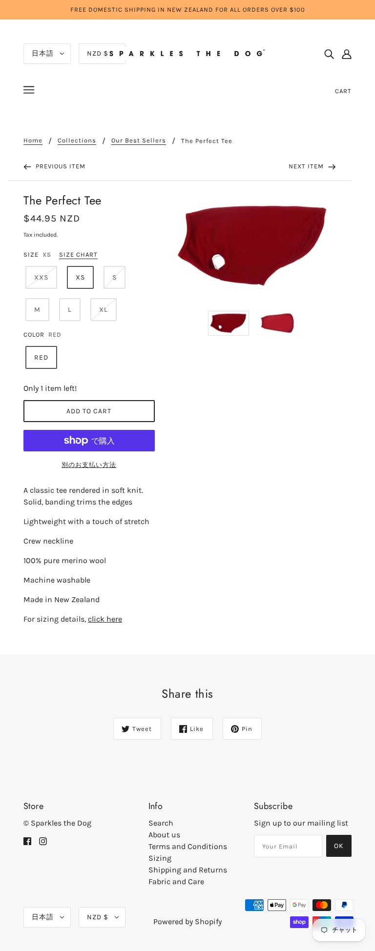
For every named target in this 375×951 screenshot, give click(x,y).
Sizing (159, 858)
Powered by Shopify (187, 921)
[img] (329, 53)
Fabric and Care (176, 881)
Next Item (307, 166)
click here (105, 619)
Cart (343, 91)
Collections (77, 140)
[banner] (187, 53)
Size (31, 254)
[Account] (346, 53)
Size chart (78, 254)
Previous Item (59, 166)
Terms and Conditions (187, 846)
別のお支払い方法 (89, 464)
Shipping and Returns (187, 869)
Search (160, 823)
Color (33, 334)
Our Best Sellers (138, 140)
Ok (339, 846)
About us (164, 834)
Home (32, 140)
